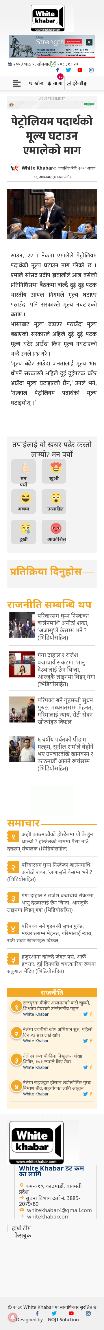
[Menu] (17, 83)
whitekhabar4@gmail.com (59, 1210)
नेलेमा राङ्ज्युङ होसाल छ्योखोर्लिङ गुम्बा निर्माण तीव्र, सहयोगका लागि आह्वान (57, 1085)
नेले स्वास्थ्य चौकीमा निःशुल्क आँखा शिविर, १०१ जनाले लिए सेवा (52, 1059)
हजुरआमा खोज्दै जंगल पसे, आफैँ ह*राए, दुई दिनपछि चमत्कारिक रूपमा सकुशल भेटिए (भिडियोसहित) (51, 963)
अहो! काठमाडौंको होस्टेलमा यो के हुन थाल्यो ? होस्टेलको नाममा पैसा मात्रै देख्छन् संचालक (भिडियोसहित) (50, 841)
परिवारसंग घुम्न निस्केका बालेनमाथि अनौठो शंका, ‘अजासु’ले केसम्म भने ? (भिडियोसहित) (49, 872)
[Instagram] (91, 70)
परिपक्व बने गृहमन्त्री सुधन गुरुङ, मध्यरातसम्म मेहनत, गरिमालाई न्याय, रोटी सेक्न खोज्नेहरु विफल (50, 933)
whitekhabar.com (48, 1216)
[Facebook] (57, 70)
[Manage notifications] (12, 1317)
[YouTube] (80, 70)
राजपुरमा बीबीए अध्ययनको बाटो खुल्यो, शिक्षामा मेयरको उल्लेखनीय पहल (56, 1006)
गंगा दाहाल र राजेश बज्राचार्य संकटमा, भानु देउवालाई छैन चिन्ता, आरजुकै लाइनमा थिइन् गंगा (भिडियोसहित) (51, 902)
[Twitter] (68, 70)
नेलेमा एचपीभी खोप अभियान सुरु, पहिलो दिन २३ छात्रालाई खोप (57, 1032)
